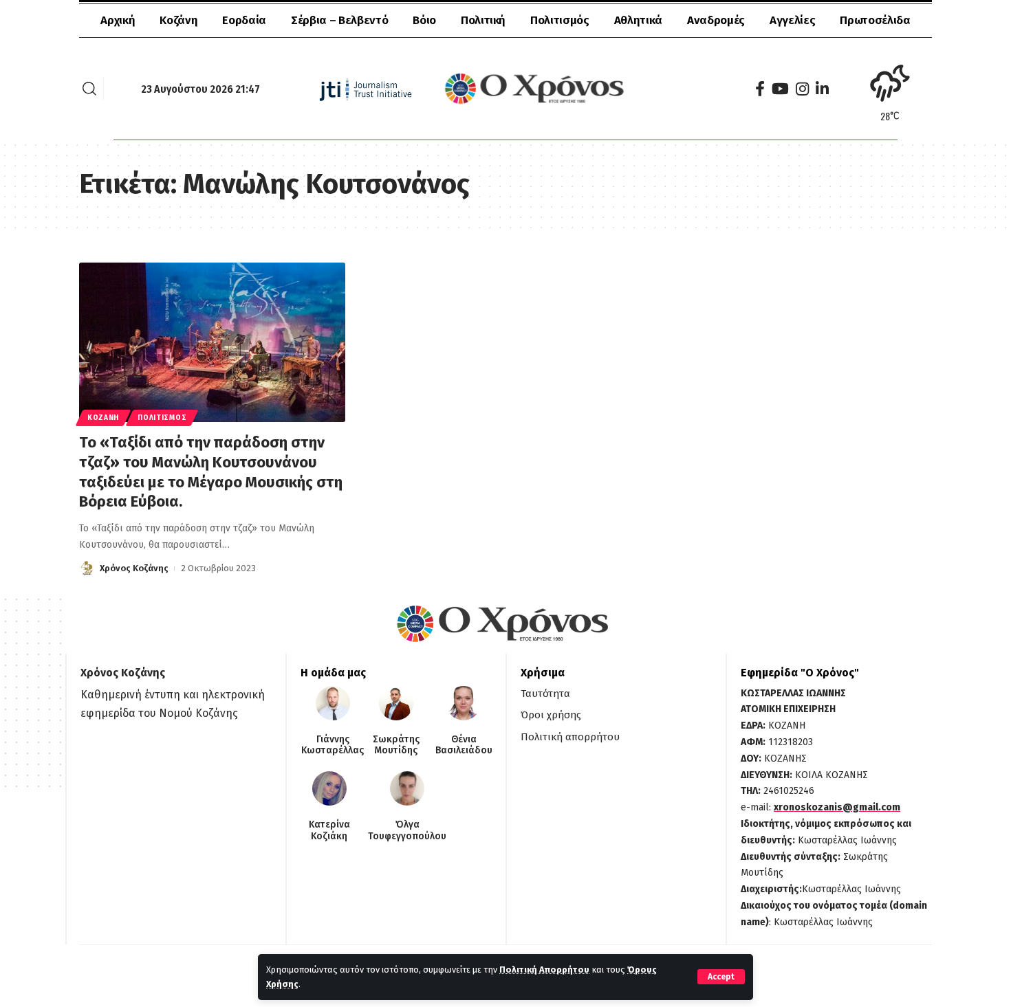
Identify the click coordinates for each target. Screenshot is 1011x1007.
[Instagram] (802, 89)
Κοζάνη (103, 418)
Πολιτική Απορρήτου (544, 969)
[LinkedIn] (822, 89)
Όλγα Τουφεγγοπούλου (407, 830)
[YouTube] (780, 89)
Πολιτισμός (162, 418)
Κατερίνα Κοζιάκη (329, 830)
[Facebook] (760, 89)
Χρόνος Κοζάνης (134, 568)
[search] (89, 88)
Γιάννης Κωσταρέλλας (332, 745)
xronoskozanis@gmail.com (837, 807)
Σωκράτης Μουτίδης (396, 745)
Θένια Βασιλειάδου (463, 745)
